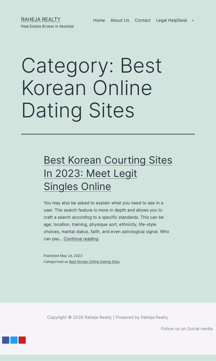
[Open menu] (193, 20)
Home (99, 20)
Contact (143, 20)
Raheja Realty (41, 19)
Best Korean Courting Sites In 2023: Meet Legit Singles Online (108, 173)
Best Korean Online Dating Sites (94, 261)
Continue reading (81, 238)
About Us (120, 20)
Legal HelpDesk (171, 20)
